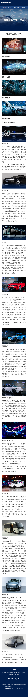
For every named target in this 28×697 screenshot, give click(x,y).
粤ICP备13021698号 (7, 686)
